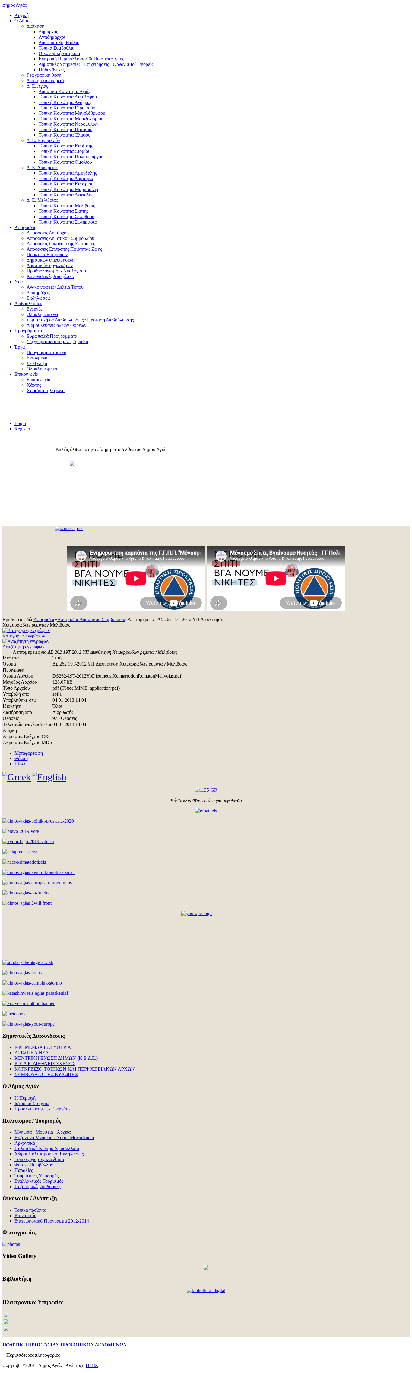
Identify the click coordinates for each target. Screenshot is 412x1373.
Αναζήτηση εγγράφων (23, 646)
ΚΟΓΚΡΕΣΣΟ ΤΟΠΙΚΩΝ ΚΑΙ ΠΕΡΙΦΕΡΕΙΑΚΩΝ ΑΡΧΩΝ (74, 1069)
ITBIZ (92, 1365)
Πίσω (19, 763)
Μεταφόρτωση (28, 753)
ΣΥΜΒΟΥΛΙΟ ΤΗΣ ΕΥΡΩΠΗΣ (46, 1074)
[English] (49, 777)
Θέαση (21, 758)
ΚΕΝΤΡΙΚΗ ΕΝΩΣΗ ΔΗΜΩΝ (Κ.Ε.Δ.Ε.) (56, 1058)
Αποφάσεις (44, 619)
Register (22, 428)
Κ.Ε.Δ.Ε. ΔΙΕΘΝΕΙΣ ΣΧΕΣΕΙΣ (44, 1063)
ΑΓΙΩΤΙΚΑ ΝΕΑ (31, 1052)
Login (20, 423)
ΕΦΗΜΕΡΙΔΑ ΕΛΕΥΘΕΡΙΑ (42, 1047)
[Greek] (16, 777)
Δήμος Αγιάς (14, 5)
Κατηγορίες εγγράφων (23, 635)
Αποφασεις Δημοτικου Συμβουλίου (91, 619)
